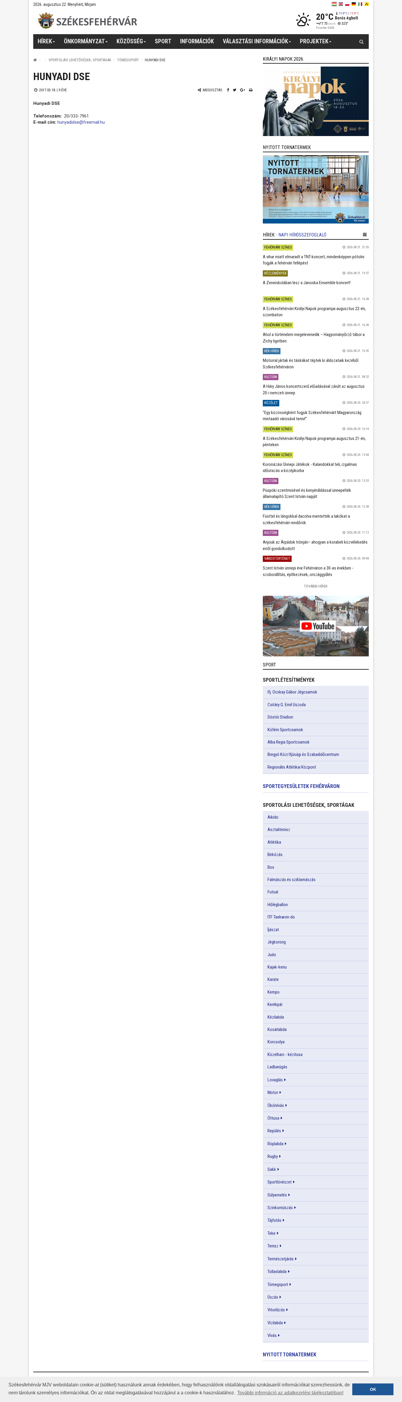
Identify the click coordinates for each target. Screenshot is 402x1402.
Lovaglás (275, 1079)
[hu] (334, 4)
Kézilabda (276, 1017)
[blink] (367, 4)
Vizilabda (275, 1322)
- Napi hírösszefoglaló (301, 235)
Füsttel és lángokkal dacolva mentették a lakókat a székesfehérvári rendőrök (306, 519)
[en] (341, 4)
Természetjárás (281, 1259)
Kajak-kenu (277, 967)
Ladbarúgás (277, 1067)
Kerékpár (275, 1004)
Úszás (273, 1297)
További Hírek (316, 586)
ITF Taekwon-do (281, 917)
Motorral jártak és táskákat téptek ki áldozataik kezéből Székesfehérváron (310, 363)
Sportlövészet (280, 1182)
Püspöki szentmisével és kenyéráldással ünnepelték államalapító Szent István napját (307, 493)
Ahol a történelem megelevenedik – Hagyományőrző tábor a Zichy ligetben (314, 337)
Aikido (273, 817)
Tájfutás (274, 1220)
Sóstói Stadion (280, 717)
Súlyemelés (277, 1195)
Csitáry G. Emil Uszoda (287, 704)
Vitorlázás (276, 1309)
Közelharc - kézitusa (285, 1054)
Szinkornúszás (280, 1207)
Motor (273, 1092)
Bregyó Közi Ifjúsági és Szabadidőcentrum (303, 754)
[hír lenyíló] (365, 235)
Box (271, 867)
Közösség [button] (130, 41)
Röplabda (275, 1143)
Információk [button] (197, 41)
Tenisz (273, 1246)
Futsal (273, 892)
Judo (272, 954)
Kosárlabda (277, 1029)
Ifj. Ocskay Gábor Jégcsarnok (292, 692)
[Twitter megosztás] (234, 90)
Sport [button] (163, 41)
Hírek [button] (45, 41)
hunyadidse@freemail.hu (81, 122)
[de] (354, 4)
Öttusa (273, 1118)
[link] (316, 101)
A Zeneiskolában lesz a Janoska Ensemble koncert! (306, 282)
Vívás (272, 1335)
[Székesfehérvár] (87, 20)
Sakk (272, 1169)
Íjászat (273, 929)
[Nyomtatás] (251, 90)
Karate (273, 979)
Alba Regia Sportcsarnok (289, 742)
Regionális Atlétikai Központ (292, 767)
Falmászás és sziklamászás (291, 879)
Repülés (274, 1130)
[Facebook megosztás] (228, 90)
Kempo (274, 992)
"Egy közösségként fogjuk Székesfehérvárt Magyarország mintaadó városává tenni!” (312, 415)
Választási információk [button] (255, 41)
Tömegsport (128, 60)
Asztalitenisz (279, 829)
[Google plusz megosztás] (242, 90)
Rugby (273, 1156)
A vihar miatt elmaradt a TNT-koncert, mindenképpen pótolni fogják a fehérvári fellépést (313, 260)
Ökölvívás (276, 1105)
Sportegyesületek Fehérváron (301, 786)
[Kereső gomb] (361, 41)
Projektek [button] (314, 41)
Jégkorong (277, 942)
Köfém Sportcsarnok (285, 729)
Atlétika (274, 842)
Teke (271, 1233)
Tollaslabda (277, 1271)
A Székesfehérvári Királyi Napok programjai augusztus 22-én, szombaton (314, 311)
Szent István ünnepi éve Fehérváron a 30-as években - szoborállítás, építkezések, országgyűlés (308, 571)
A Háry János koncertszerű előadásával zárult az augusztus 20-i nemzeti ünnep (314, 389)
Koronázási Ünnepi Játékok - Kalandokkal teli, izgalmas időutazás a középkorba (310, 467)
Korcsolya (276, 1042)
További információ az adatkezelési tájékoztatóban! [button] (290, 1392)
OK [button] (373, 1389)
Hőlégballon (278, 904)
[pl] (347, 4)
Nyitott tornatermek (289, 1354)
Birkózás (275, 854)
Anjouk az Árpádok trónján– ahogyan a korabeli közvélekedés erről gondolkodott (315, 545)
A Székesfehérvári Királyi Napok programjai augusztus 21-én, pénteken (314, 441)
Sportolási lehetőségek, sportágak (80, 60)
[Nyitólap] (35, 60)
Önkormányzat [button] (84, 41)
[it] (360, 4)
